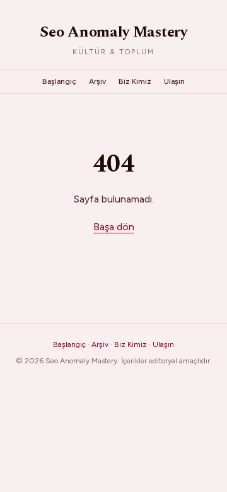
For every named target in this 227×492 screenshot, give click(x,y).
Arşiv (97, 81)
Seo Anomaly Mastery (113, 32)
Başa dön (113, 227)
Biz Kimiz (135, 81)
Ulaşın (174, 81)
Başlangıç (59, 81)
